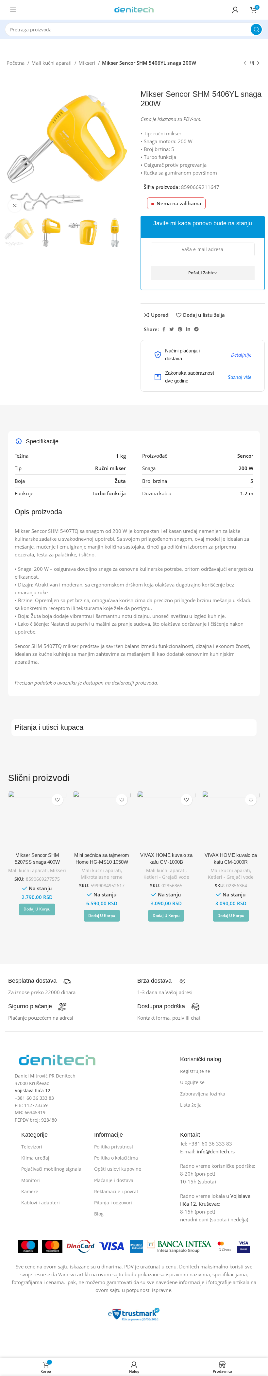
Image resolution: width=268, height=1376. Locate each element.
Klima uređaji (36, 1158)
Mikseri (87, 62)
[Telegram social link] (196, 329)
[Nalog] (235, 9)
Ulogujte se (192, 1082)
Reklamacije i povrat (116, 1191)
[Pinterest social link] (180, 329)
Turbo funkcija (109, 493)
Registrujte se (195, 1071)
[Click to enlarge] (14, 205)
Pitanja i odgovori (113, 1202)
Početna (16, 62)
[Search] (256, 29)
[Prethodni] (245, 63)
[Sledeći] (258, 63)
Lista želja (191, 1105)
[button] (37, 909)
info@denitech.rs (216, 1151)
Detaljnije (241, 354)
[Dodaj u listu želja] (57, 800)
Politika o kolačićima (116, 1158)
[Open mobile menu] (13, 9)
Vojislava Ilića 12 (32, 1090)
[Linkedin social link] (188, 329)
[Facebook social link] (163, 329)
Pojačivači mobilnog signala (51, 1169)
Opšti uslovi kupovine (117, 1169)
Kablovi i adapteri (40, 1202)
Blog (99, 1214)
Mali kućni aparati (52, 62)
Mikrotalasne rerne (102, 877)
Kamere (29, 1191)
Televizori (31, 1147)
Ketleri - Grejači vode (166, 877)
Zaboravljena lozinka (202, 1094)
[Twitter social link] (171, 329)
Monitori (30, 1180)
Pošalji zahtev (202, 273)
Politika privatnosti (114, 1147)
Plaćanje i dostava (113, 1180)
